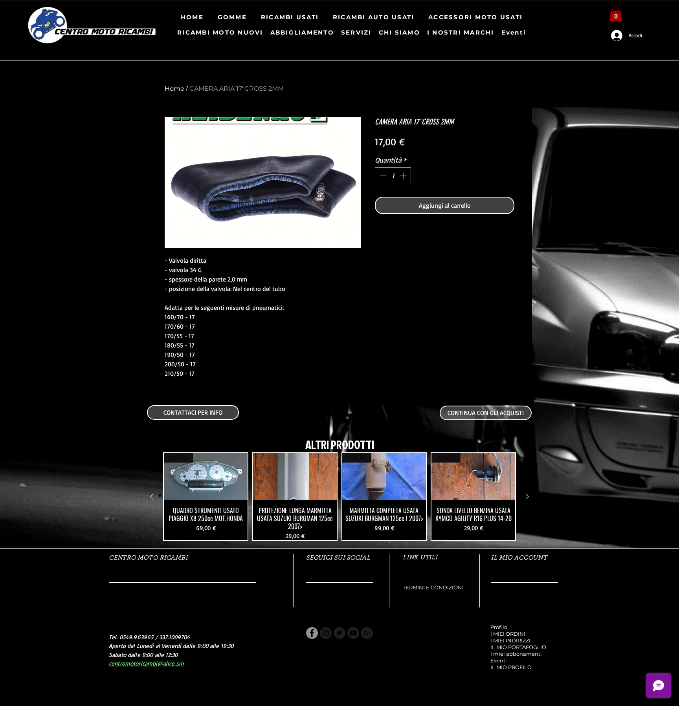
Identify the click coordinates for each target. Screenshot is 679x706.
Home (174, 88)
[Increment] (404, 176)
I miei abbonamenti (516, 654)
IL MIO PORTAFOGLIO (518, 647)
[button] (615, 13)
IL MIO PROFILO (511, 667)
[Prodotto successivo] (527, 496)
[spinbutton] (393, 176)
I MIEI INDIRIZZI (510, 640)
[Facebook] (312, 633)
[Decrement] (382, 176)
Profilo (498, 627)
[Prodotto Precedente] (151, 496)
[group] (339, 496)
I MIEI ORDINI (507, 634)
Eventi (498, 660)
